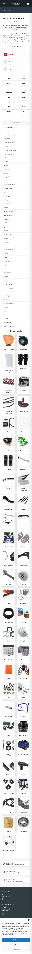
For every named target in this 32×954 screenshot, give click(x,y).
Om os (3, 894)
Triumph (8, 116)
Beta (8, 78)
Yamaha (23, 116)
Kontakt (4, 907)
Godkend (16, 940)
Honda (23, 88)
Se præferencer (16, 950)
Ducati (8, 83)
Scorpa (9, 102)
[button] (29, 920)
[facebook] (3, 914)
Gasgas (9, 88)
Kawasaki (23, 92)
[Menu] (4, 4)
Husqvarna (9, 92)
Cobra (23, 78)
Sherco (23, 102)
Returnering (5, 910)
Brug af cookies (6, 896)
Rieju (23, 97)
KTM (8, 97)
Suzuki (9, 111)
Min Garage (17, 46)
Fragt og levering (6, 909)
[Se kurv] (28, 4)
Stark (23, 106)
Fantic (23, 83)
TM (23, 111)
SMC (8, 106)
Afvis (16, 945)
